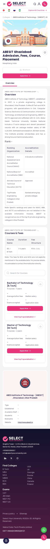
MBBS (5, 478)
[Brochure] (40, 284)
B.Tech (6, 469)
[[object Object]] (5, 458)
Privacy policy (9, 513)
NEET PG (6, 499)
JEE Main (6, 496)
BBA (4, 484)
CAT (4, 493)
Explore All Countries (36, 10)
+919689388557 (9, 450)
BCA (4, 481)
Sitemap (23, 513)
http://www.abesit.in (25, 422)
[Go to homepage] (16, 4)
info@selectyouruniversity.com (15, 453)
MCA (5, 475)
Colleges (6, 17)
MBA (5, 472)
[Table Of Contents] (6, 541)
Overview (9, 83)
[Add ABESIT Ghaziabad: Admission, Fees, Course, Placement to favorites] (45, 52)
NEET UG (7, 502)
